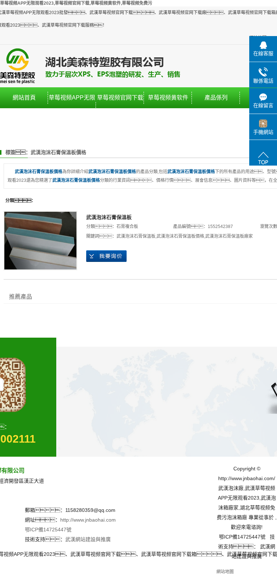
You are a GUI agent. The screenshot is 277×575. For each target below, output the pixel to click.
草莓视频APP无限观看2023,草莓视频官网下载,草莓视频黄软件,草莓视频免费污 (76, 3)
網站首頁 (24, 98)
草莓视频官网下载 (120, 98)
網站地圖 (225, 571)
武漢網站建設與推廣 (88, 539)
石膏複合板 (127, 226)
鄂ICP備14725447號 (48, 529)
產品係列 (216, 98)
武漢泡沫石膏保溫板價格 (180, 236)
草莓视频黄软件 (168, 98)
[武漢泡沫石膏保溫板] (40, 240)
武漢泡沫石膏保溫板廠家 (229, 236)
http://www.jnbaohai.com (88, 520)
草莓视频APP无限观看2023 (72, 108)
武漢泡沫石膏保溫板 (109, 217)
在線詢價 (106, 256)
